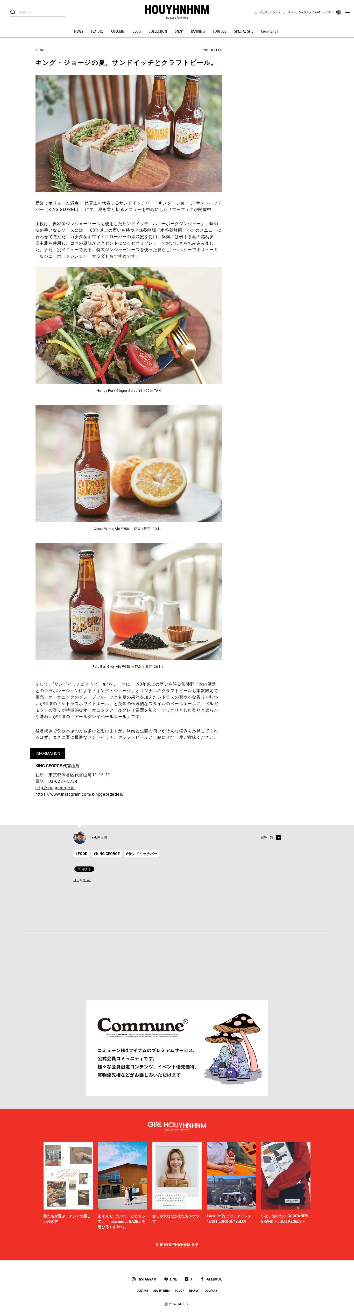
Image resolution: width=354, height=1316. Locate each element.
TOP (76, 880)
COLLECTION (157, 31)
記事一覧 (267, 837)
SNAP (179, 31)
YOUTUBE (219, 31)
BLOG (136, 31)
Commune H (270, 31)
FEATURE (97, 31)
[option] (68, 1186)
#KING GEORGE (107, 854)
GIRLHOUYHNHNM (177, 1245)
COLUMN (118, 31)
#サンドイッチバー (141, 854)
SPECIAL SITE (243, 31)
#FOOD (81, 854)
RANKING (198, 31)
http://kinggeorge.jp (55, 787)
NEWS (78, 31)
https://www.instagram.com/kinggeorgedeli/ (80, 794)
